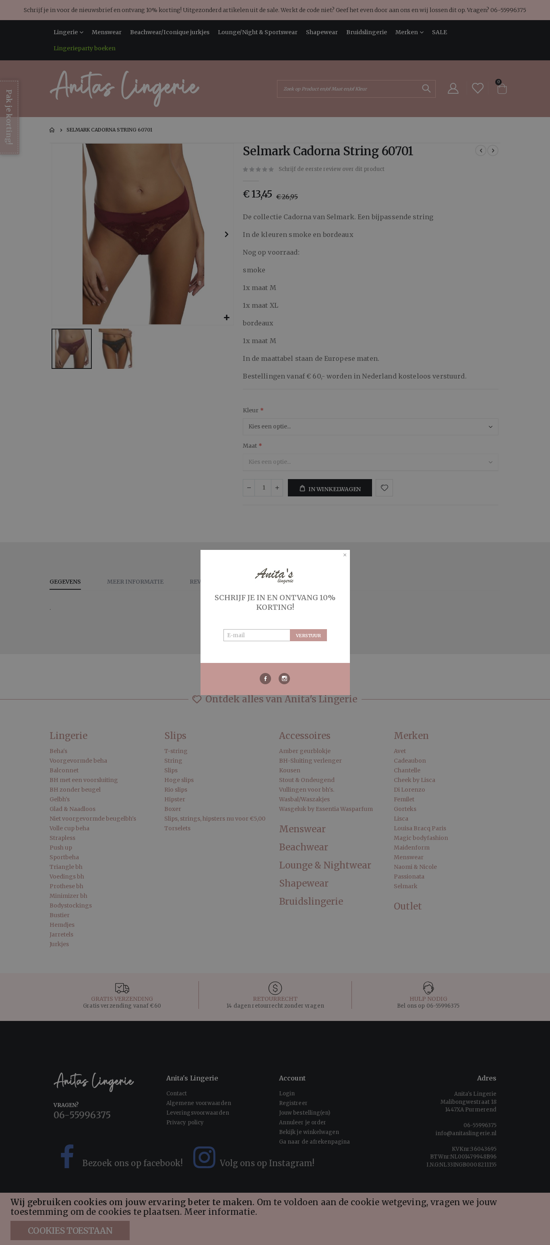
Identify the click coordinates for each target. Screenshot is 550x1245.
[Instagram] (284, 678)
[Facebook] (265, 678)
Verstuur (308, 635)
